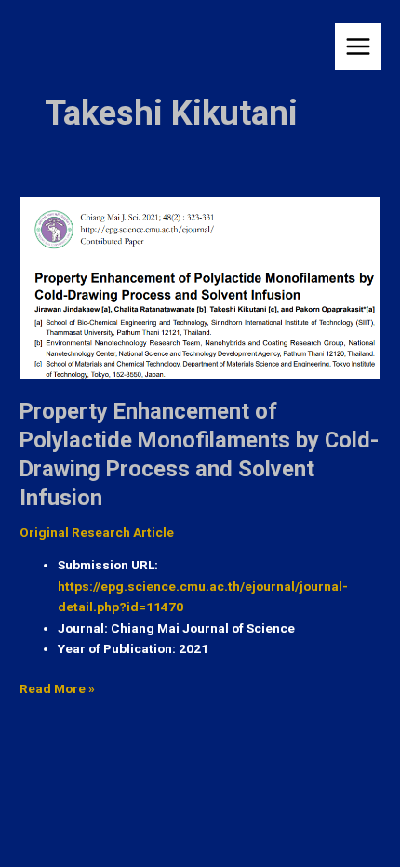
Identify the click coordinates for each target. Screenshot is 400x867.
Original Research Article (97, 532)
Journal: (83, 627)
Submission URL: (108, 564)
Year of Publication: (117, 648)
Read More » (57, 687)
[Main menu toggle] (358, 47)
